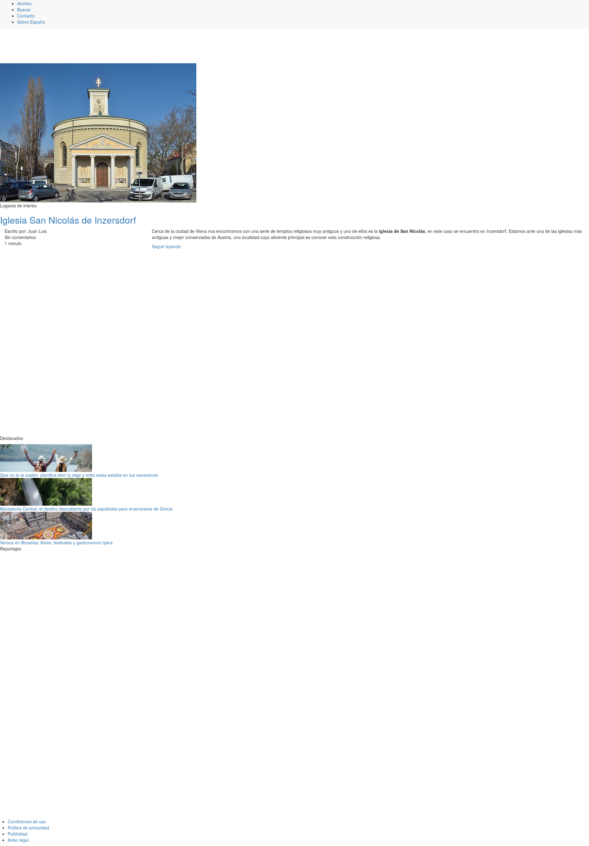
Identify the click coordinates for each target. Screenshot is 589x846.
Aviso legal (18, 840)
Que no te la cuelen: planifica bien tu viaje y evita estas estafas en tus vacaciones (79, 475)
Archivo (24, 3)
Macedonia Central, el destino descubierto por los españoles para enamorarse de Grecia (86, 509)
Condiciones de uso (27, 821)
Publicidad (18, 834)
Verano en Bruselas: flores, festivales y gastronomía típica (56, 542)
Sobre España (31, 22)
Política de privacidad (28, 827)
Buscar (24, 9)
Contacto (26, 16)
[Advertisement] (150, 48)
